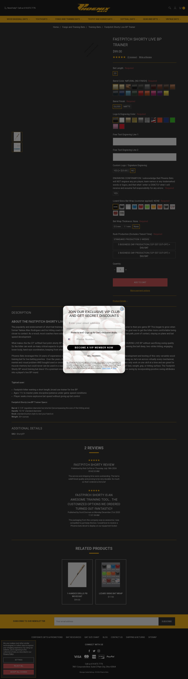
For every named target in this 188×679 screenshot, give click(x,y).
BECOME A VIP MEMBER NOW (94, 347)
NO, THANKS (94, 356)
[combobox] (71, 339)
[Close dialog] (122, 309)
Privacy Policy (106, 368)
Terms (114, 368)
